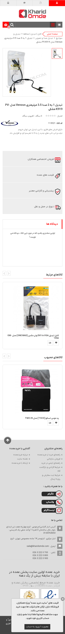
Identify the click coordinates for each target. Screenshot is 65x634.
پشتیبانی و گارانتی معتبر (41, 190)
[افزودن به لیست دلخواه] (56, 342)
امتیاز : (59, 116)
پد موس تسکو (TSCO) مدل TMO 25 (42, 418)
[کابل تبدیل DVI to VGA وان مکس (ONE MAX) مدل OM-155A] (36, 307)
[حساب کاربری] (57, 3)
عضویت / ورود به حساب (37, 626)
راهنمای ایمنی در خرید (50, 463)
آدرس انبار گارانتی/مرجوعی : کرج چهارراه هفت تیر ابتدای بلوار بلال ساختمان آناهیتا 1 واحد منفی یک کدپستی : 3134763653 (30, 529)
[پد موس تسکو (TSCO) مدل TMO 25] (36, 390)
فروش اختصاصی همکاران (41, 159)
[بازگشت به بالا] (7, 440)
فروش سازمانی (53, 459)
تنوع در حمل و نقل (44, 206)
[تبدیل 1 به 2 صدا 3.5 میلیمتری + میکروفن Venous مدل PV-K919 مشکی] (57, 53)
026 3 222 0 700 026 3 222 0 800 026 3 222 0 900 (40, 555)
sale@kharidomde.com (38, 546)
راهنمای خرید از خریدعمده (48, 454)
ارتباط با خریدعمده (20, 463)
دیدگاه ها (52, 224)
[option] (57, 53)
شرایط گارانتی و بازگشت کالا (49, 469)
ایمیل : (41, 546)
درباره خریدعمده (20, 454)
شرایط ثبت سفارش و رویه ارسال (51, 477)
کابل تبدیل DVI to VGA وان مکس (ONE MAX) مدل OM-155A (33, 337)
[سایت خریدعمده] (32, 13)
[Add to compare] (50, 342)
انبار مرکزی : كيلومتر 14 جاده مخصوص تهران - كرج (32, 538)
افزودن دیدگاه (28, 116)
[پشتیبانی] (24, 3)
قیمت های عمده (45, 175)
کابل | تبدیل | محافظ (32, 34)
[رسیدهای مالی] (40, 3)
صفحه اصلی (52, 34)
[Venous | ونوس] (9, 123)
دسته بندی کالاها (59, 25)
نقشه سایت (22, 459)
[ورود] (8, 3)
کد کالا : (59, 123)
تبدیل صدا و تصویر (44, 38)
